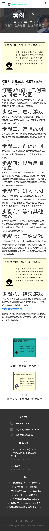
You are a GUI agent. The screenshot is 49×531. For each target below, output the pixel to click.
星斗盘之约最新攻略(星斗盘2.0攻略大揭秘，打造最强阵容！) (23, 452)
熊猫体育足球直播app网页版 (26, 499)
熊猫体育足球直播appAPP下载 (23, 507)
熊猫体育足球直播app (36, 525)
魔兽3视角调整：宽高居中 (24, 366)
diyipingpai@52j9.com (27, 429)
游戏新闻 (19, 486)
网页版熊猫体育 (19, 482)
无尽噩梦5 (15, 465)
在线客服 (33, 486)
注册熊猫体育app (19, 491)
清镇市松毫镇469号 (25, 435)
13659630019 (23, 423)
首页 (16, 22)
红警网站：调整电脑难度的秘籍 (24, 399)
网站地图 (18, 495)
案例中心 (29, 22)
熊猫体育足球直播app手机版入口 (26, 503)
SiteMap (37, 491)
